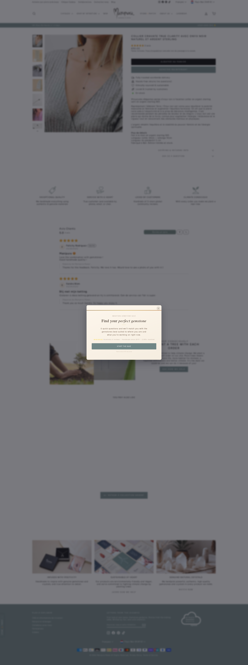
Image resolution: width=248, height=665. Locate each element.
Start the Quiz (124, 346)
